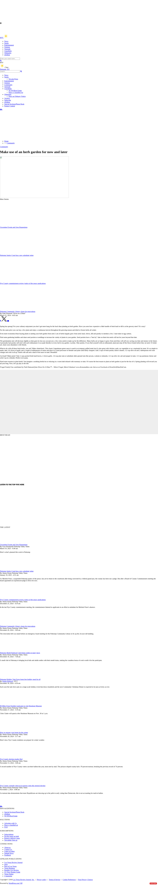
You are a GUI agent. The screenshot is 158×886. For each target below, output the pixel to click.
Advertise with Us (10, 823)
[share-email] (8, 321)
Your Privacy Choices (85, 880)
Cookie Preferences (69, 880)
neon (6, 864)
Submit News (9, 853)
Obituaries (7, 53)
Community (8, 85)
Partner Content (9, 106)
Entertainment (9, 45)
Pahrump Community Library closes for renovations (17, 626)
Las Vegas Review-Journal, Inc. (24, 880)
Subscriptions (8, 834)
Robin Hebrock (7, 681)
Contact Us (8, 849)
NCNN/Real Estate (15, 90)
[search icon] (1, 61)
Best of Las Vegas (10, 866)
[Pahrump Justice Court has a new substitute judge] (11, 569)
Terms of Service (54, 880)
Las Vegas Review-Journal (13, 862)
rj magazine (8, 876)
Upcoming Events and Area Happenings (13, 545)
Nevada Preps (13, 79)
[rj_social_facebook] (0, 110)
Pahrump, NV (5, 69)
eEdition (7, 55)
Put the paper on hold (11, 836)
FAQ (6, 827)
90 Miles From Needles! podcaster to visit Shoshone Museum (21, 706)
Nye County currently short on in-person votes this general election (22, 786)
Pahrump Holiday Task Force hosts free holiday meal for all (20, 679)
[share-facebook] (0, 321)
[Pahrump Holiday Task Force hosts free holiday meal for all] (11, 677)
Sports (6, 43)
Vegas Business (9, 868)
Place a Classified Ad (16, 92)
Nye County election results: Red (11, 759)
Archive (7, 98)
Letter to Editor (9, 851)
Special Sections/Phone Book (14, 104)
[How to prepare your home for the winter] (11, 731)
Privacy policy (42, 880)
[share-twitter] (4, 321)
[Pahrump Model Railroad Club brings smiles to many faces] (11, 651)
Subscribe (7, 100)
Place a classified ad (11, 825)
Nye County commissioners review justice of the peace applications (23, 600)
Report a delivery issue (12, 838)
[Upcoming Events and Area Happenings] (11, 543)
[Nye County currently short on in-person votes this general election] (11, 784)
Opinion (7, 47)
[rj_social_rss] (1, 110)
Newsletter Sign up (10, 840)
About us (7, 847)
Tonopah (7, 49)
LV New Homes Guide (12, 872)
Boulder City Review (11, 870)
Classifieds (8, 51)
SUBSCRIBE (153, 883)
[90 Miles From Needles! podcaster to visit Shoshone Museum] (11, 704)
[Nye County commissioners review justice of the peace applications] (11, 598)
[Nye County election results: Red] (11, 757)
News (6, 41)
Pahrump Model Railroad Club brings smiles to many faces (20, 653)
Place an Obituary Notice (17, 96)
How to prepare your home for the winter (14, 732)
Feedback (7, 855)
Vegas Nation (8, 874)
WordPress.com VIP (15, 883)
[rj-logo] (21, 33)
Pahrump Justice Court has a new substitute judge (17, 571)
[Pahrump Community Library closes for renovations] (11, 624)
